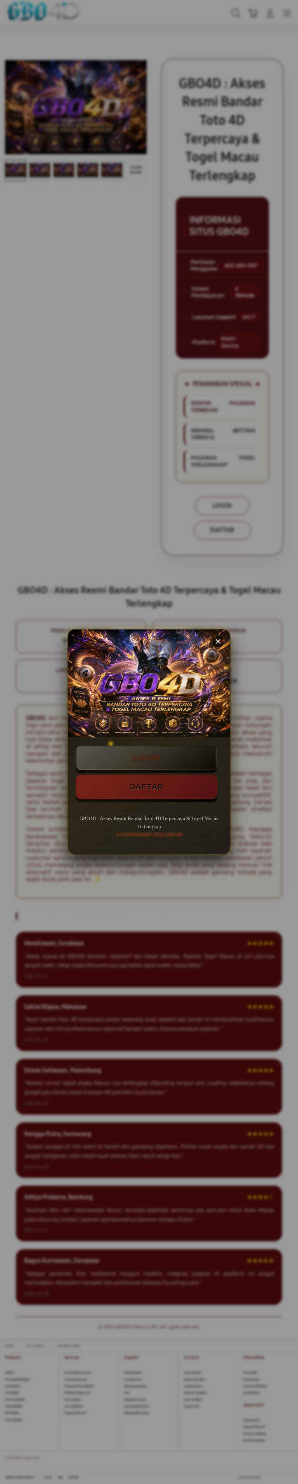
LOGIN (147, 757)
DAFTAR (147, 787)
